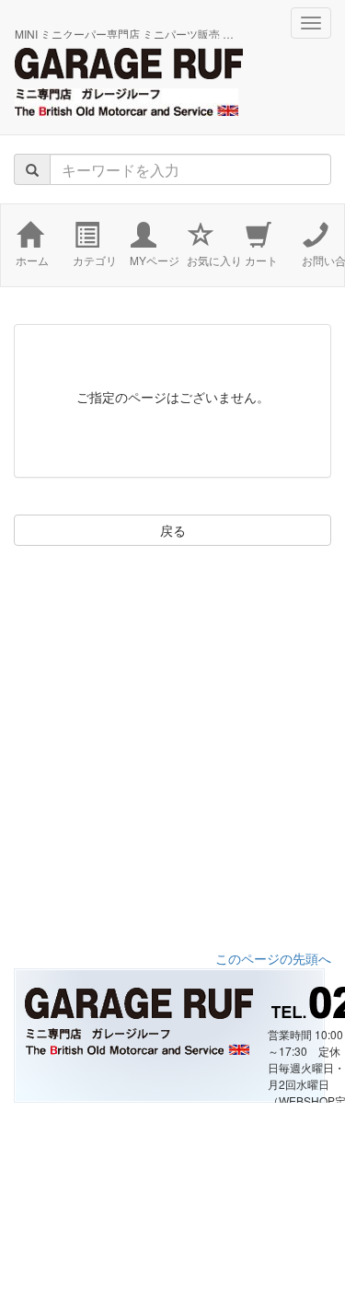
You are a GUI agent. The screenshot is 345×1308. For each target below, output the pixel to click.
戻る (173, 530)
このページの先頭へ (273, 958)
